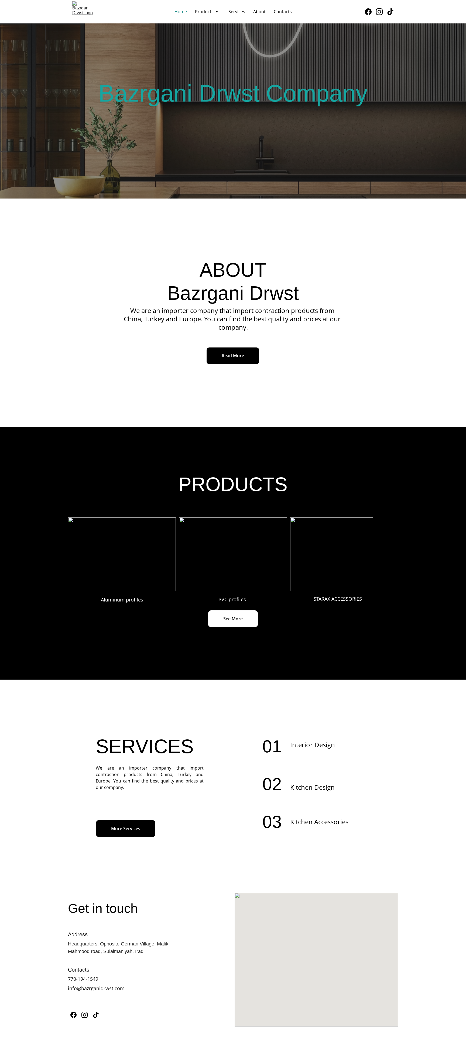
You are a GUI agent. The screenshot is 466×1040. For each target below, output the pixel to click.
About (259, 12)
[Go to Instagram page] (381, 11)
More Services (125, 829)
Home (180, 12)
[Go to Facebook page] (370, 11)
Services (236, 12)
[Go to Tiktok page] (390, 11)
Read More (233, 356)
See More (233, 619)
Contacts (283, 12)
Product (203, 12)
